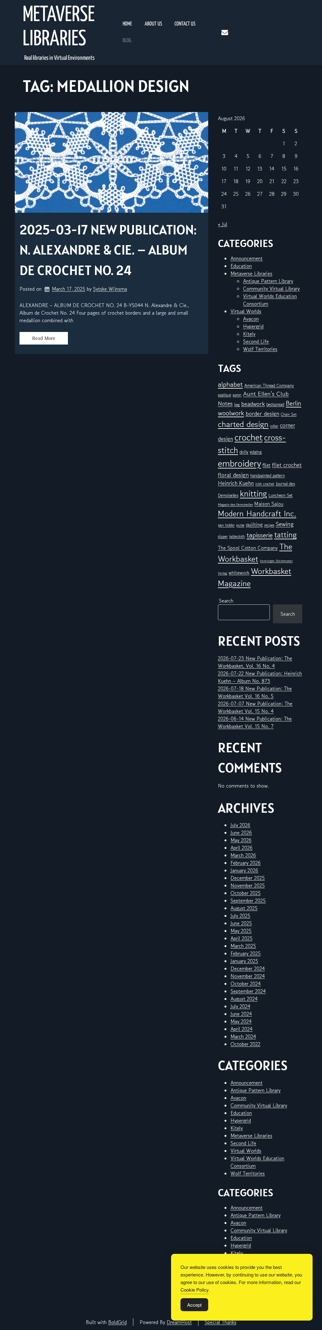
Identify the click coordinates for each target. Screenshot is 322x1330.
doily (244, 452)
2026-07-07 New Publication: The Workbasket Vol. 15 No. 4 (255, 707)
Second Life (256, 341)
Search (226, 600)
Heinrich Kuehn (236, 483)
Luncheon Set (281, 495)
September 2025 (248, 900)
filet (266, 465)
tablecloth (237, 536)
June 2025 (241, 923)
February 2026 (245, 863)
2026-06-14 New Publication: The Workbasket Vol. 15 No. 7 (255, 722)
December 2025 (247, 878)
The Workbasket (255, 552)
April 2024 (241, 1029)
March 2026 (243, 855)
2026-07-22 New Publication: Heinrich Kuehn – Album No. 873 (260, 677)
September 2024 (248, 991)
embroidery (239, 463)
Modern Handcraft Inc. (257, 513)
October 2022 (245, 1044)
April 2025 (241, 938)
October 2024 (245, 983)
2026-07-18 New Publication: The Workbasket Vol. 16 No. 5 (255, 692)
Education (241, 266)
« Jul (222, 224)
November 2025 (247, 885)
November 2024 (247, 976)
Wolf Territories (260, 349)
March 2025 (243, 946)
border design (262, 413)
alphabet (230, 384)
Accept (194, 1304)
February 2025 (245, 953)
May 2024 (241, 1021)
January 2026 (244, 870)
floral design (233, 474)
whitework (239, 572)
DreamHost (179, 1322)
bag (237, 404)
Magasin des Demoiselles (235, 504)
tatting (285, 534)
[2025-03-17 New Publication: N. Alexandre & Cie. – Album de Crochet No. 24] (111, 162)
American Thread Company (269, 385)
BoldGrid (117, 1322)
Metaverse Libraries (59, 27)
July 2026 (240, 825)
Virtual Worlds (245, 311)
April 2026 (241, 847)
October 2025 (245, 893)
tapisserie (260, 535)
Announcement (246, 258)
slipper (223, 536)
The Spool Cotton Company (248, 547)
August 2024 (244, 998)
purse (240, 525)
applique (224, 394)
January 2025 (244, 961)
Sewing (285, 524)
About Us (153, 24)
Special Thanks (220, 1322)
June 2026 (241, 832)
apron (237, 394)
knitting (253, 493)
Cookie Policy (194, 1289)
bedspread (275, 404)
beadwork (253, 404)
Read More (43, 338)
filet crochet (287, 465)
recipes (269, 525)
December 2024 (247, 968)
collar (274, 426)
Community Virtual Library (271, 288)
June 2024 (241, 1014)
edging (256, 452)
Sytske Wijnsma (110, 289)
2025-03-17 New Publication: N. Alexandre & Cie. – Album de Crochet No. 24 (108, 250)
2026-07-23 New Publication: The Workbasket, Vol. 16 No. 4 (255, 662)
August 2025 (244, 908)
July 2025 (240, 915)
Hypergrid (253, 326)
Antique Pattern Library (268, 281)
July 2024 (240, 1006)
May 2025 (241, 930)
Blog (127, 40)
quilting (254, 524)
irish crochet (264, 483)
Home (127, 24)
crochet (249, 437)
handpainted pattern (267, 475)
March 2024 (243, 1036)
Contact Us (185, 24)
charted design (243, 424)
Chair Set (289, 414)
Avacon (251, 319)
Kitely (249, 334)
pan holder (226, 525)
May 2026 (241, 840)
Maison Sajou (268, 503)
